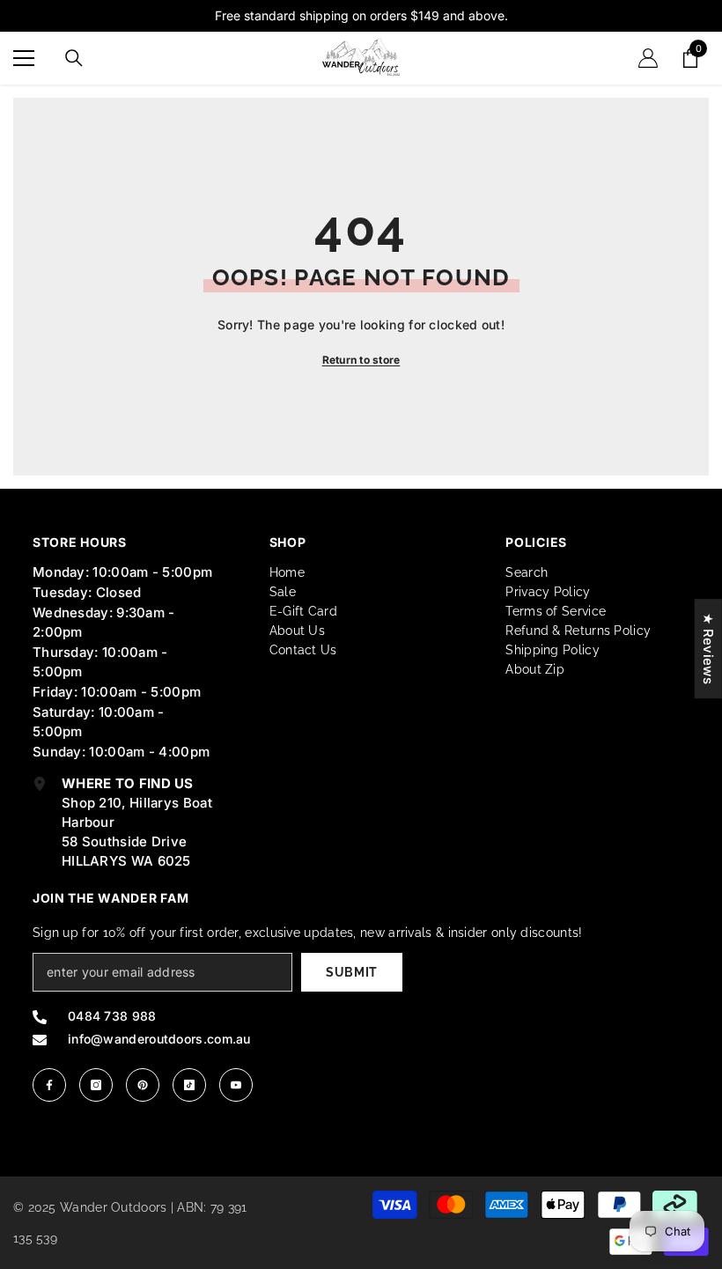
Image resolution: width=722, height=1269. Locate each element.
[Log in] (648, 58)
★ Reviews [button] (708, 648)
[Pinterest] (142, 1085)
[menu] (23, 58)
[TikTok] (189, 1085)
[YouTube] (236, 1085)
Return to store (361, 359)
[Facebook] (49, 1085)
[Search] (74, 58)
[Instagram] (96, 1085)
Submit (352, 972)
